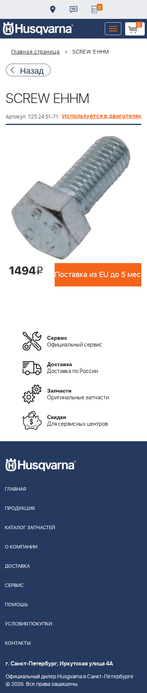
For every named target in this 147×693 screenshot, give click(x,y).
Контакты (73, 9)
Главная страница (35, 52)
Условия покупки (28, 624)
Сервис (14, 585)
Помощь (16, 604)
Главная (15, 489)
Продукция (20, 508)
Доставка (53, 9)
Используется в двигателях (101, 116)
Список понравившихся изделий (94, 9)
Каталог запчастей (30, 527)
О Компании (21, 547)
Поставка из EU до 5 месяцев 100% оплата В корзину (98, 274)
